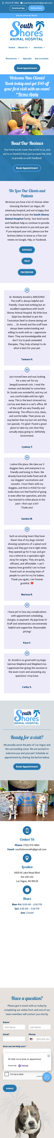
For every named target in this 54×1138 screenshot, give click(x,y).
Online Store (36, 8)
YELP (27, 261)
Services (38, 47)
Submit (10, 1088)
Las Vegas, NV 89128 (27, 881)
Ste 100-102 (27, 876)
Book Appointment (27, 15)
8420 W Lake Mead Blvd (27, 872)
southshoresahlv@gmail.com (31, 849)
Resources (11, 58)
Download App (18, 8)
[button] (47, 1076)
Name (7, 1022)
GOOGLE (27, 249)
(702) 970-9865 (31, 845)
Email (6, 1034)
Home (12, 47)
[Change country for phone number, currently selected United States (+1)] (32, 1039)
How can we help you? (15, 1046)
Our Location (41, 58)
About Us (23, 47)
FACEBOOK (27, 272)
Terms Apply (28, 94)
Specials (27, 58)
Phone (32, 1034)
